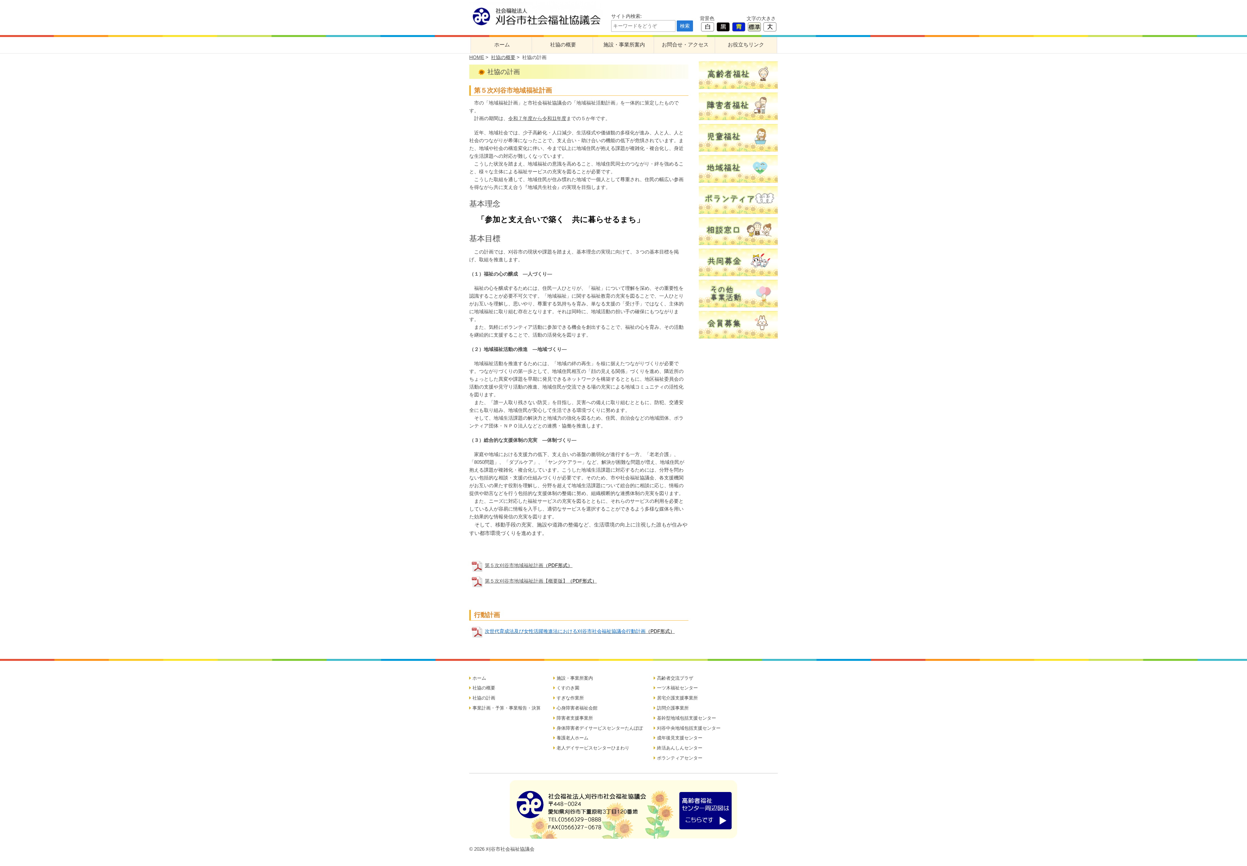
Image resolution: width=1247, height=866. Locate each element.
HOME (476, 57)
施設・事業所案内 (624, 44)
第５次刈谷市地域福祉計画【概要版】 (541, 581)
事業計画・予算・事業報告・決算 (506, 708)
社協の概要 (563, 44)
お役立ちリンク (746, 44)
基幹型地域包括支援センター (686, 718)
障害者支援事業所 (575, 718)
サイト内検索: (626, 16)
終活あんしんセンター (679, 747)
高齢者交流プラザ (675, 678)
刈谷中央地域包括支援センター (689, 728)
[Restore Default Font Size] (754, 26)
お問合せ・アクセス (685, 44)
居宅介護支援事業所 (677, 697)
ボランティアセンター (679, 758)
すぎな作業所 (570, 697)
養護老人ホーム (572, 737)
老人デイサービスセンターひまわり (593, 747)
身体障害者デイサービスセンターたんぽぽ (600, 728)
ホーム (502, 44)
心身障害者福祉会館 (577, 708)
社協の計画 (483, 697)
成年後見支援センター (679, 737)
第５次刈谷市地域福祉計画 (529, 565)
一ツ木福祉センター (677, 687)
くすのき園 (568, 687)
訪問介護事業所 (673, 708)
